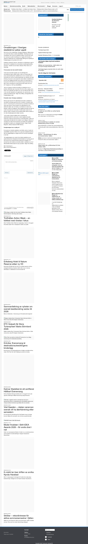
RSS (68, 9)
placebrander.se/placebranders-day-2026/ (51, 85)
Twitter (48, 539)
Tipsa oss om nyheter (8, 534)
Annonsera (54, 6)
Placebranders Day (43, 83)
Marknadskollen (31, 6)
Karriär (23, 6)
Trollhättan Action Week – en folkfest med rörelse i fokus (23, 9)
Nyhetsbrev (48, 532)
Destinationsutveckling (15, 6)
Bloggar (49, 6)
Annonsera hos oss (50, 534)
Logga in (61, 6)
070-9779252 (27, 534)
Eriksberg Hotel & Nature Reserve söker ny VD (47, 9)
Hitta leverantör (41, 6)
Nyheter (5, 6)
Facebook (49, 537)
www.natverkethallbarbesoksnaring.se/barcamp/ (51, 92)
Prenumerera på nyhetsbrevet (77, 9)
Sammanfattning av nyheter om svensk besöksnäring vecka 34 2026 (46, 11)
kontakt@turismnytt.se (29, 537)
